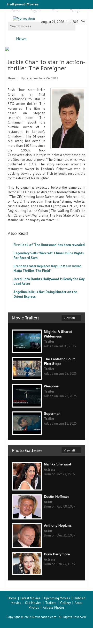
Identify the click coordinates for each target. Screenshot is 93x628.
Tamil (14, 20)
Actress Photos (54, 607)
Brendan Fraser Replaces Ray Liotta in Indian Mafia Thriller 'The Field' (47, 268)
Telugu (75, 11)
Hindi (55, 11)
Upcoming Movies (57, 598)
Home (15, 11)
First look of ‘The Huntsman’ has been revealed (49, 245)
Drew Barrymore (57, 554)
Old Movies (33, 603)
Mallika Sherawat (57, 464)
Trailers (50, 603)
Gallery (65, 603)
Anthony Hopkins (58, 525)
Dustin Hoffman (56, 497)
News (21, 39)
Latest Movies (30, 598)
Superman (52, 414)
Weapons (51, 386)
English (35, 11)
